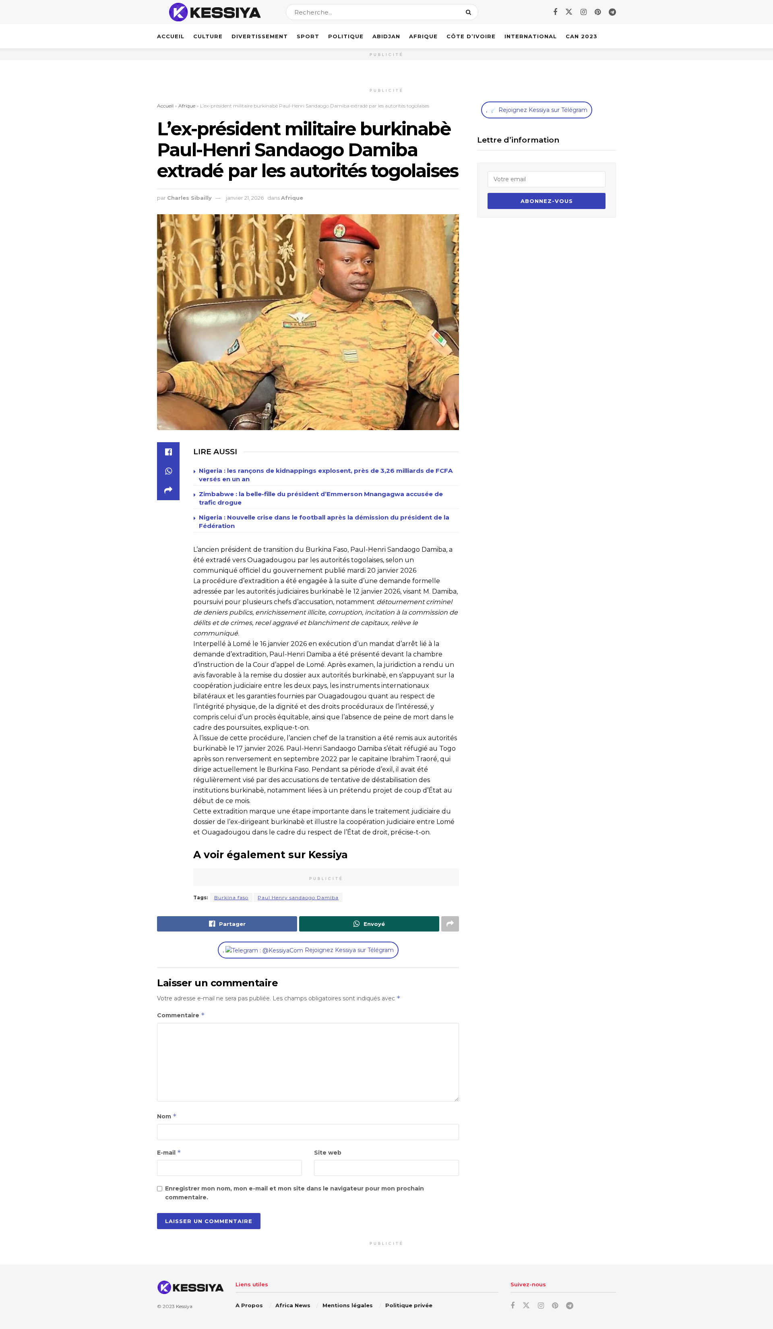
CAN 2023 (581, 36)
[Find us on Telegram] (612, 12)
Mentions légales (347, 1305)
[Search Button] (470, 12)
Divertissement (259, 36)
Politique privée (408, 1305)
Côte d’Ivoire (471, 36)
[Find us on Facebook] (555, 12)
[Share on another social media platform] (168, 490)
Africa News (292, 1305)
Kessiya (184, 1306)
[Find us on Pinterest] (598, 12)
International (530, 36)
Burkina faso (231, 897)
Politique (346, 36)
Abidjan (386, 36)
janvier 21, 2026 (245, 198)
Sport (308, 36)
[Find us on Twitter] (569, 12)
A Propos (249, 1305)
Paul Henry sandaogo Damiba (298, 897)
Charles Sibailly (189, 198)
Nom (167, 1116)
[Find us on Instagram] (584, 12)
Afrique (423, 36)
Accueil (170, 36)
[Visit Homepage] (214, 12)
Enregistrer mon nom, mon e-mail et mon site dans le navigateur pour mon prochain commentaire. (294, 1193)
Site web (327, 1152)
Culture (208, 36)
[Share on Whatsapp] (168, 471)
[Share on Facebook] (168, 452)
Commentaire (181, 1015)
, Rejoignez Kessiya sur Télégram (308, 950)
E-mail (169, 1152)
